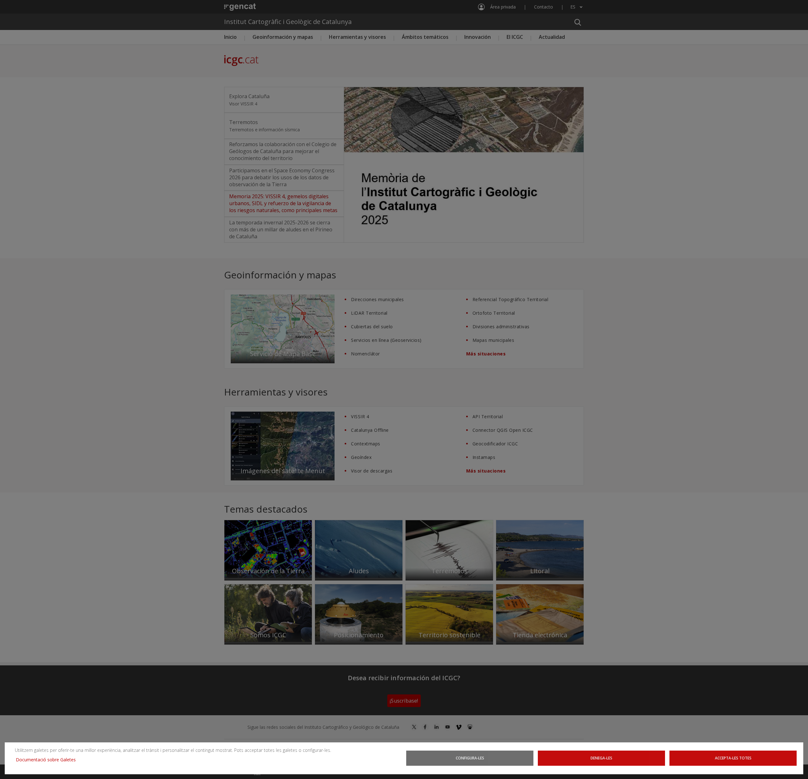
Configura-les (470, 757)
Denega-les (601, 757)
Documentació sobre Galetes (48, 760)
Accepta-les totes (733, 757)
